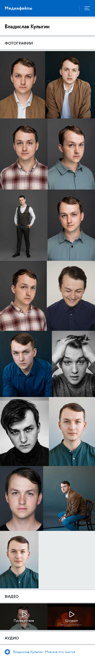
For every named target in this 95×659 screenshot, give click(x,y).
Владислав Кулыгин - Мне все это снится (44, 652)
